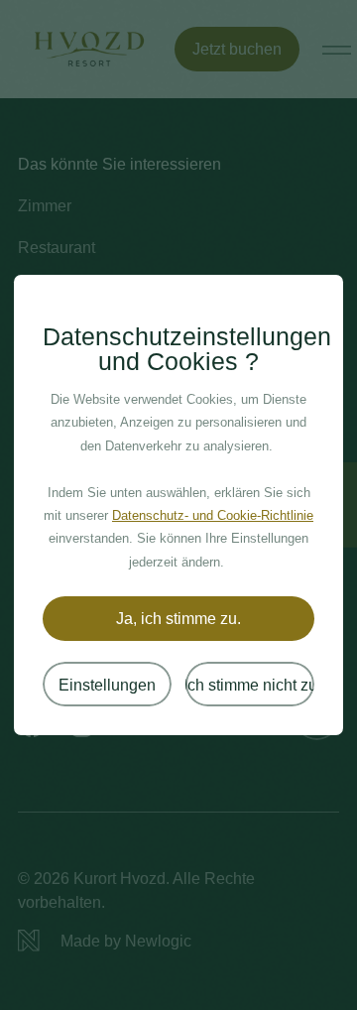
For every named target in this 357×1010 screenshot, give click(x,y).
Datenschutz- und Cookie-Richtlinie (212, 516)
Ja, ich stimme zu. (178, 618)
